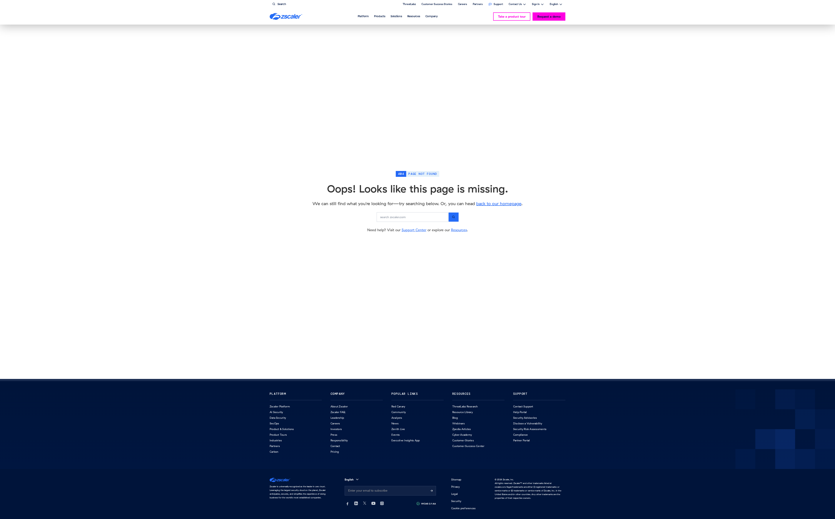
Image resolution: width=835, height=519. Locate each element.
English (554, 4)
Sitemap (456, 479)
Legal (454, 494)
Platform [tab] (363, 16)
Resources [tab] (413, 16)
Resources (459, 230)
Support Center (414, 230)
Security (456, 501)
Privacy (455, 486)
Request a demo (549, 16)
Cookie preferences (463, 508)
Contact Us (515, 4)
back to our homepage (498, 203)
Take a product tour (512, 16)
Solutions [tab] (396, 16)
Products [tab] (379, 16)
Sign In (536, 4)
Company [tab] (431, 16)
